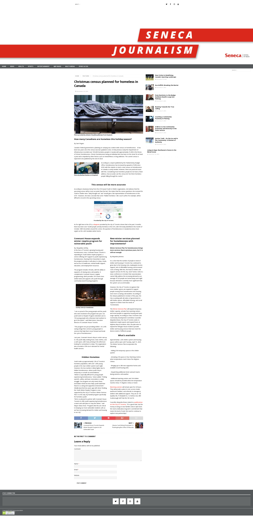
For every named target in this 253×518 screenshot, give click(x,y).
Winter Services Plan (120, 309)
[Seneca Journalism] (126, 63)
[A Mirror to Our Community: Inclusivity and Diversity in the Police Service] (150, 129)
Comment (77, 449)
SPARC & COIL (83, 66)
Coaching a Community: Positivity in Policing (163, 118)
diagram (97, 224)
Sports (30, 66)
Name (76, 464)
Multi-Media (70, 66)
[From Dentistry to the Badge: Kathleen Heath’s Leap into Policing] (150, 97)
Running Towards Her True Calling (164, 108)
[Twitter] (166, 4)
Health (21, 66)
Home (4, 66)
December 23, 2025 (161, 79)
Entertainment (43, 66)
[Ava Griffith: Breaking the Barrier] (150, 87)
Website (76, 475)
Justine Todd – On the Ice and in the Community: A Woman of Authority (166, 140)
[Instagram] (174, 4)
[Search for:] (241, 70)
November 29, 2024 (82, 91)
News (12, 66)
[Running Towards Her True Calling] (150, 109)
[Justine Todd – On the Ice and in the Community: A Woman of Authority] (150, 140)
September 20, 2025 (154, 154)
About (77, 4)
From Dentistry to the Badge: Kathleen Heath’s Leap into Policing (165, 97)
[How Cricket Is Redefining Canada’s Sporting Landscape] (150, 77)
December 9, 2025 (161, 87)
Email (76, 469)
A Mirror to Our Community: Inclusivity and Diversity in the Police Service (166, 128)
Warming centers (116, 387)
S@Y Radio (57, 66)
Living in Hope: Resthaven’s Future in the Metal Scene (161, 151)
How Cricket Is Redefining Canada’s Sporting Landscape (165, 76)
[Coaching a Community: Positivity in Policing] (150, 119)
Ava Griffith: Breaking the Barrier (166, 85)
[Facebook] (170, 4)
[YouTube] (178, 4)
